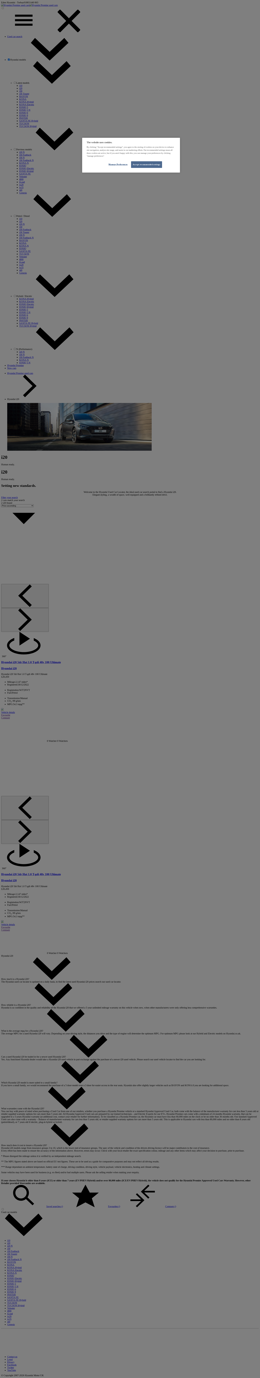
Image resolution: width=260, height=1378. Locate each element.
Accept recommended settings (146, 164)
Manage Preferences (118, 164)
